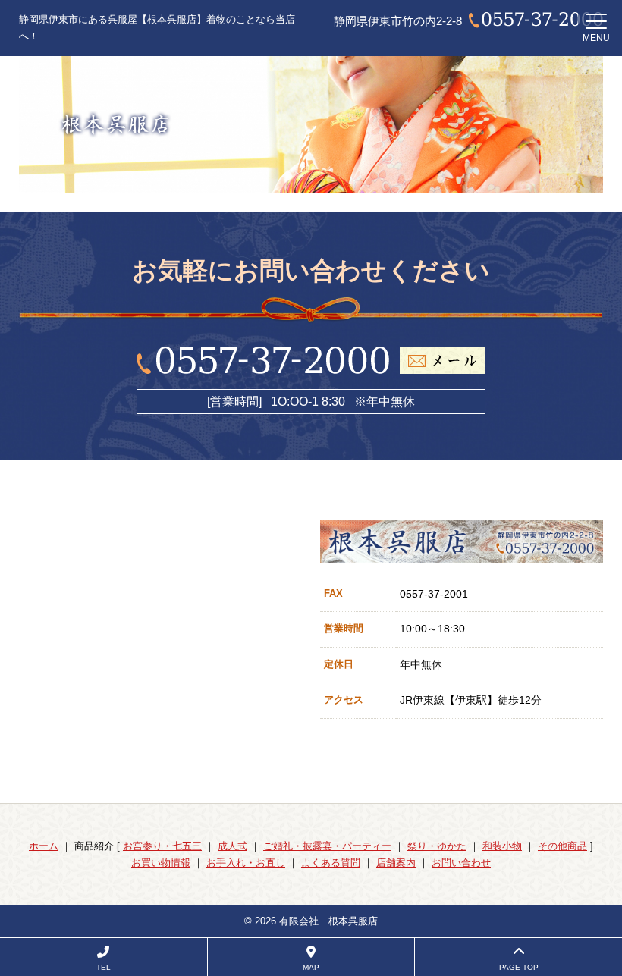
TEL (103, 967)
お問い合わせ (461, 862)
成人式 (232, 846)
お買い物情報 (160, 862)
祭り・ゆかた (436, 846)
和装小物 (502, 846)
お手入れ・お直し (245, 862)
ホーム (43, 846)
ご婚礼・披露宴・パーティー (327, 846)
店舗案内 (396, 862)
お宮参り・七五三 (162, 846)
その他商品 (562, 846)
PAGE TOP (519, 967)
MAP (311, 967)
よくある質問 (330, 862)
